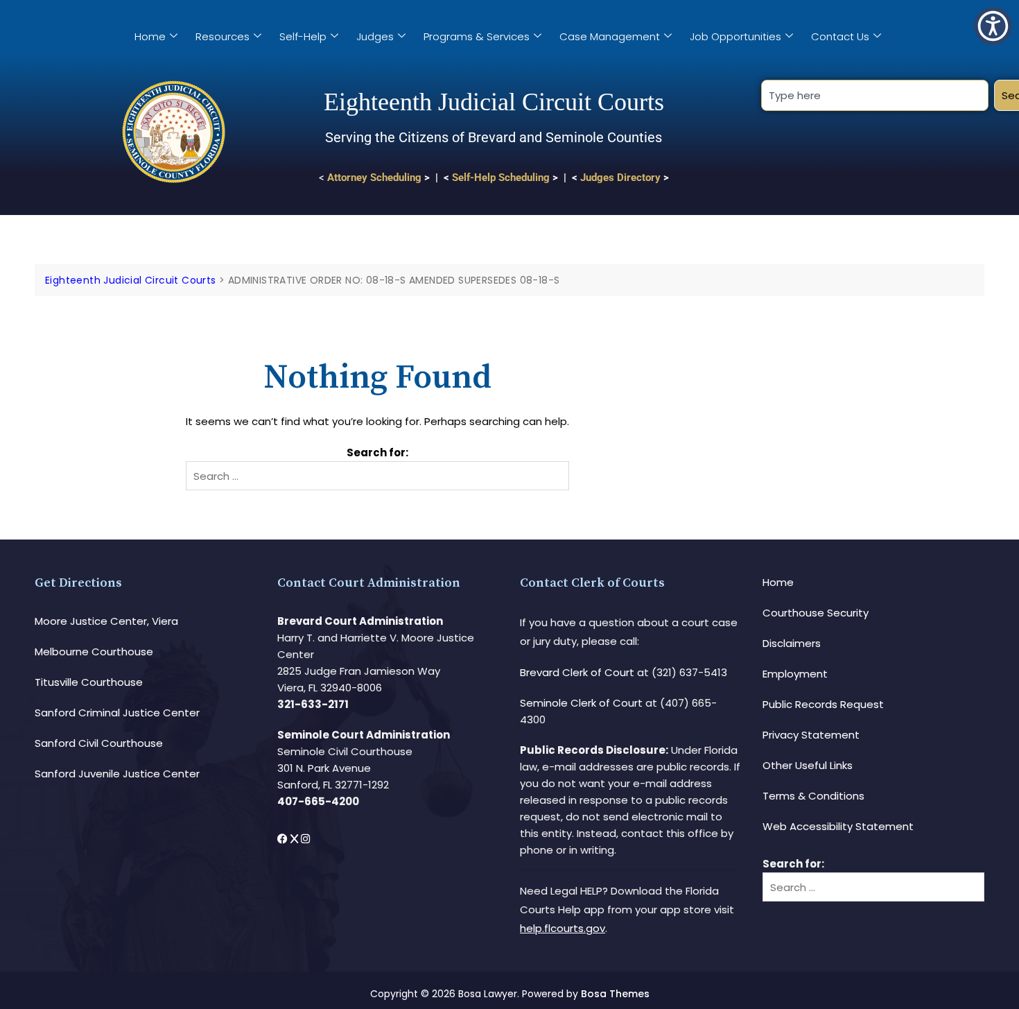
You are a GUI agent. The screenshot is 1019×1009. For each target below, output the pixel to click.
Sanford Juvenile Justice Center (117, 773)
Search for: (377, 452)
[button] (993, 26)
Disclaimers (792, 643)
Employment (795, 673)
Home (150, 36)
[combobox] (874, 95)
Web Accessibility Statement (838, 826)
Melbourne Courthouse (94, 651)
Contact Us (840, 36)
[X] (295, 838)
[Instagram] (305, 838)
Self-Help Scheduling (501, 177)
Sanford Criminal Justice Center (117, 712)
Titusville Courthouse (89, 682)
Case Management (609, 36)
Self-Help (302, 36)
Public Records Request (823, 704)
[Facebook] (283, 838)
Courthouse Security (816, 612)
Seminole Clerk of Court (581, 703)
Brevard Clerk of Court (577, 672)
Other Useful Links (808, 765)
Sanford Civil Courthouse (99, 743)
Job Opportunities (735, 36)
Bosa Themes (615, 994)
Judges (375, 36)
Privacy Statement (811, 734)
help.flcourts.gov (562, 928)
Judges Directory (620, 177)
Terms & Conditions (813, 795)
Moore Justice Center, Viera (106, 621)
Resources (222, 36)
